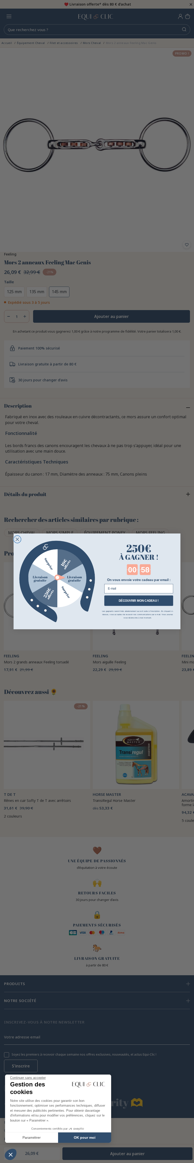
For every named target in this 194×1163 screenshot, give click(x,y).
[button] (11, 1154)
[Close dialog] (17, 539)
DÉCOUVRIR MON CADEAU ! (139, 600)
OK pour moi (84, 1137)
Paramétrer (31, 1137)
